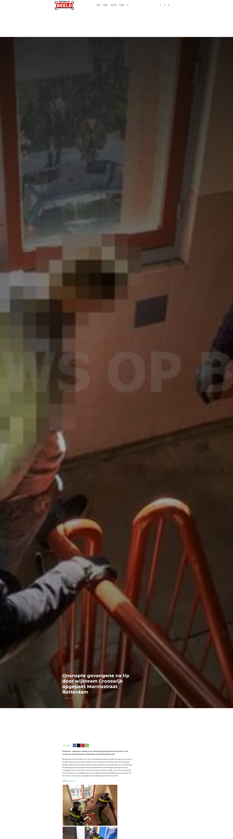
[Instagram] (168, 5)
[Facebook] (160, 5)
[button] (127, 5)
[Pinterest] (83, 745)
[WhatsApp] (87, 745)
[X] (79, 745)
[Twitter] (164, 5)
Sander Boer (72, 781)
